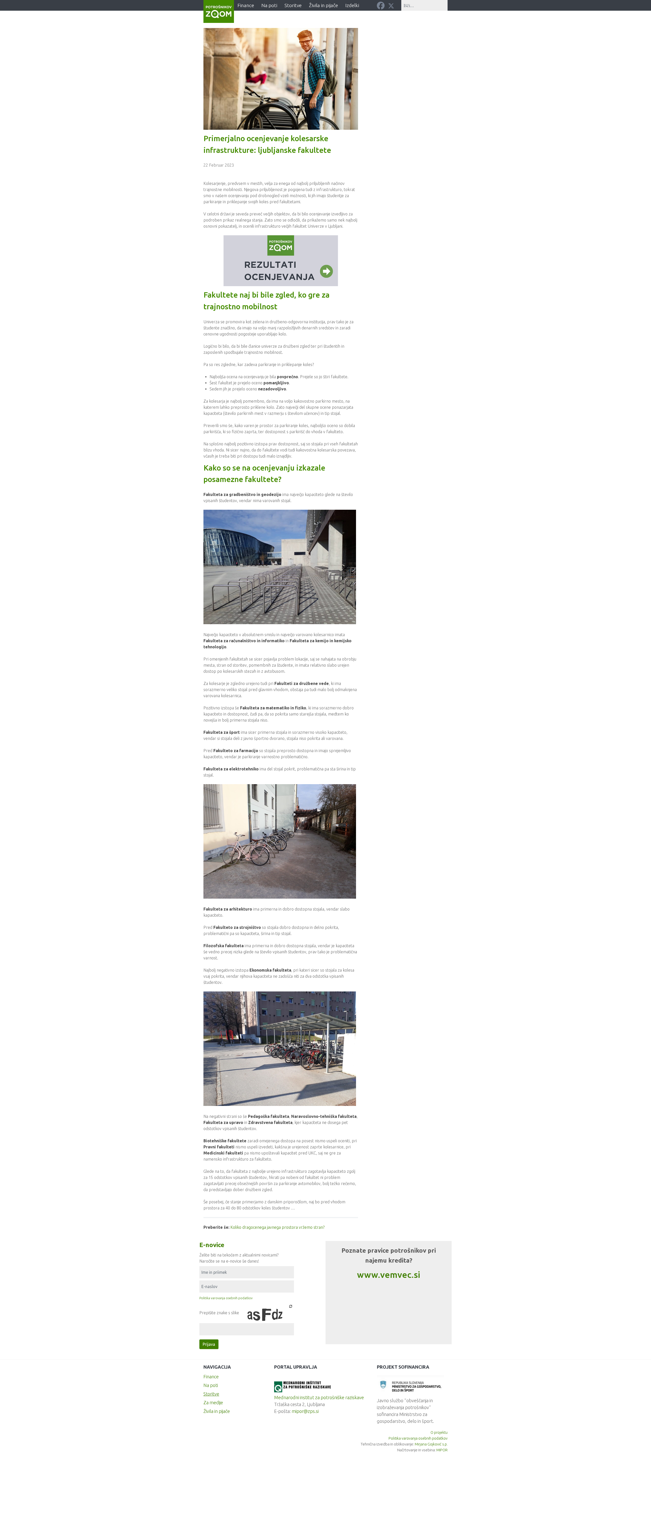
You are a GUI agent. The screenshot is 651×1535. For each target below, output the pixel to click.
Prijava (209, 1344)
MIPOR (442, 1450)
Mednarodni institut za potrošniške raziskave (319, 1397)
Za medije (213, 1402)
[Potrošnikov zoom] (218, 11)
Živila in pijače (216, 1411)
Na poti (210, 1385)
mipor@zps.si (305, 1411)
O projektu (439, 1432)
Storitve (211, 1393)
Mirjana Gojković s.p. (431, 1444)
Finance (211, 1376)
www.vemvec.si (388, 1274)
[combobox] (424, 5)
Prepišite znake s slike (219, 1312)
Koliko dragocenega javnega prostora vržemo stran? (277, 1227)
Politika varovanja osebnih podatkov (226, 1298)
